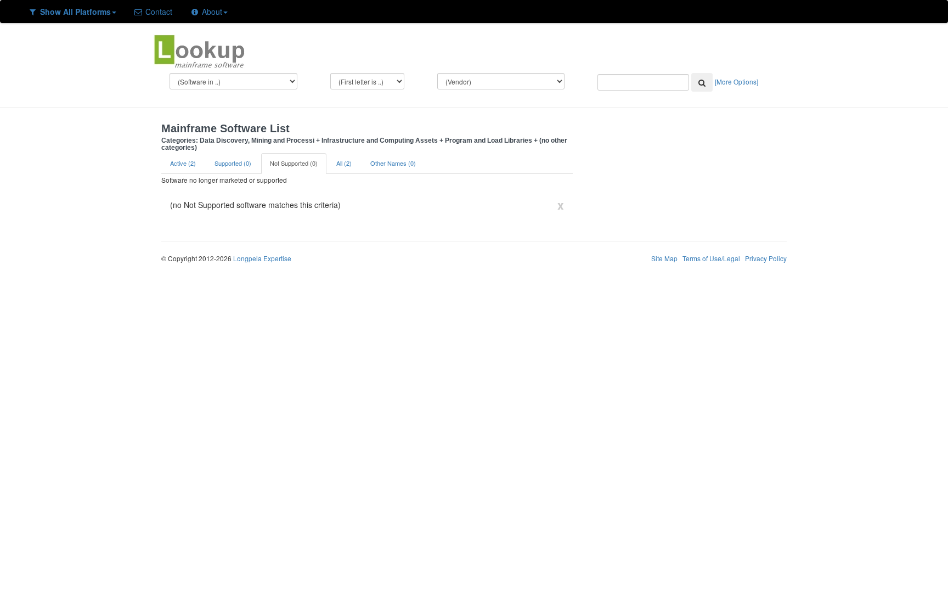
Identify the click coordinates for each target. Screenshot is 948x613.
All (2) (344, 163)
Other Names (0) (393, 163)
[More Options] (736, 81)
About (211, 11)
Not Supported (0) (294, 163)
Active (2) (183, 163)
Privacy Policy (766, 258)
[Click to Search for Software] (702, 82)
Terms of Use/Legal (711, 258)
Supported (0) (233, 163)
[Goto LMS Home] (199, 49)
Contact (157, 11)
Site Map (664, 258)
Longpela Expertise (262, 258)
